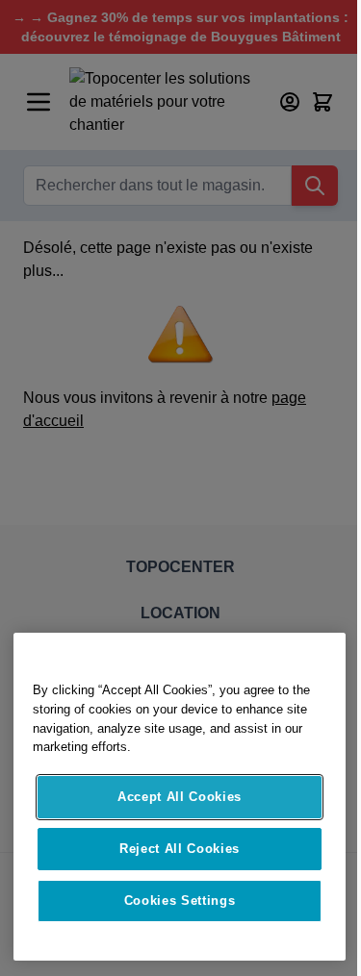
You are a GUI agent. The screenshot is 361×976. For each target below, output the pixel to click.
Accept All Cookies (179, 796)
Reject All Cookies (179, 848)
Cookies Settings (180, 900)
